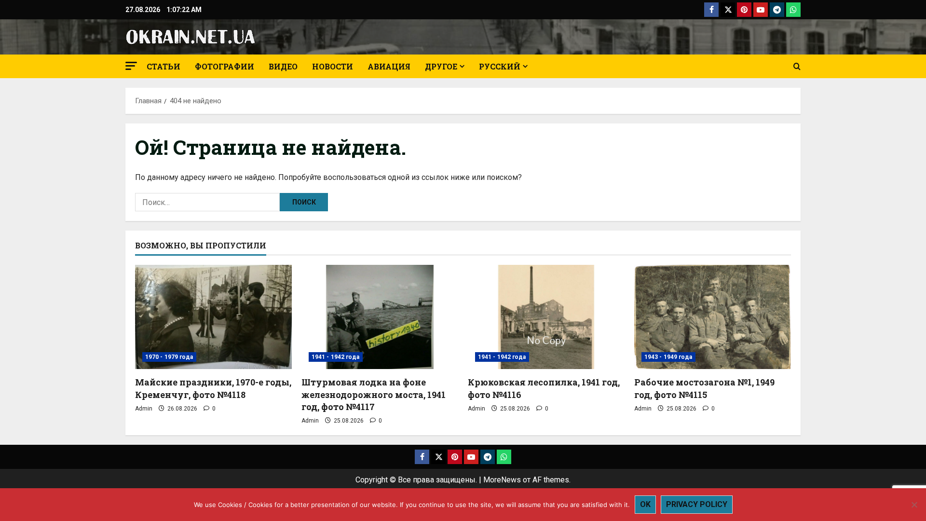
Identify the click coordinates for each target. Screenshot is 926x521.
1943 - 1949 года (668, 357)
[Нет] (914, 504)
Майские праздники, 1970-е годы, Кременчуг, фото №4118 (213, 388)
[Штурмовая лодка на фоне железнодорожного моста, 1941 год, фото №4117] (379, 317)
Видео (283, 66)
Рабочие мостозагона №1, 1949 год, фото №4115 (704, 388)
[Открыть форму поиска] (797, 66)
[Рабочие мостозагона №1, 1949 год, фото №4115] (712, 317)
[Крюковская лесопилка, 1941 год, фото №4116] (546, 317)
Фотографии (224, 66)
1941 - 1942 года (336, 357)
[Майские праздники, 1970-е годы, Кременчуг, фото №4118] (213, 317)
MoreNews (502, 479)
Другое (441, 66)
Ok (645, 504)
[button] (131, 66)
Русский (499, 66)
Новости (332, 66)
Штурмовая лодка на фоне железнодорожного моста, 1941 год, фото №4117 (373, 394)
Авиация (389, 66)
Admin (143, 408)
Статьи (163, 66)
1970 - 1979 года (169, 357)
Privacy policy (696, 504)
